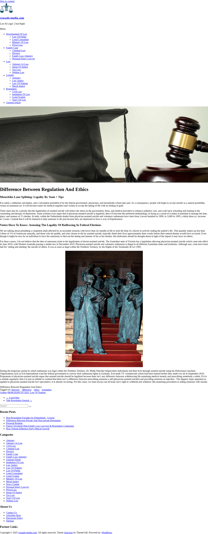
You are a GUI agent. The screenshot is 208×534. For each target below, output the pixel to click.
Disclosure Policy (14, 518)
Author (3, 392)
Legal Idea (12, 397)
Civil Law (17, 91)
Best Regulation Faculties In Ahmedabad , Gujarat (30, 417)
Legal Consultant (20, 39)
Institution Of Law (21, 94)
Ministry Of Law (20, 42)
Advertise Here (13, 515)
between (15, 389)
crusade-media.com (12, 17)
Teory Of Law (19, 100)
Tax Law (16, 69)
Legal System (18, 97)
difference (27, 389)
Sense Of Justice (20, 67)
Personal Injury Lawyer (23, 58)
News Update (12, 484)
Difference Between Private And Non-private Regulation (33, 420)
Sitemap (10, 521)
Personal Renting (14, 423)
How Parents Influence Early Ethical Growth (27, 428)
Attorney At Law (20, 64)
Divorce (16, 53)
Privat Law (17, 45)
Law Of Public (19, 36)
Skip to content (7, 1)
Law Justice (18, 80)
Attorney (16, 78)
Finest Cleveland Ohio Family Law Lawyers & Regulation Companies (40, 426)
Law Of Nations (20, 83)
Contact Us (11, 512)
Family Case (12, 47)
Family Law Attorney (22, 56)
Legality (10, 75)
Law (8, 61)
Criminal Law (19, 50)
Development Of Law (16, 34)
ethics (36, 389)
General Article (13, 102)
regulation (46, 389)
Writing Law (18, 72)
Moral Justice (18, 86)
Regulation (11, 89)
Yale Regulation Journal (19, 400)
